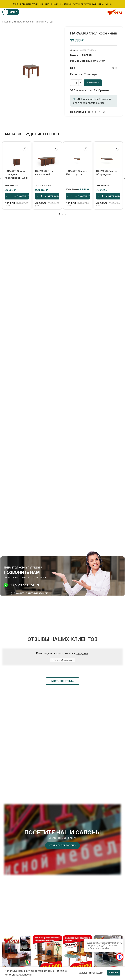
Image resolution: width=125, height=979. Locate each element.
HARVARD (86, 55)
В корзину (93, 82)
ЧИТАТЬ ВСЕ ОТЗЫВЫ (62, 681)
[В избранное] (24, 148)
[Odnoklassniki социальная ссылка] (92, 112)
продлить (82, 653)
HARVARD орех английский (29, 21)
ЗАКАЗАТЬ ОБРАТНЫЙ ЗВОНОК (31, 593)
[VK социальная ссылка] (100, 112)
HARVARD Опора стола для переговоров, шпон (16, 174)
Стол (50, 21)
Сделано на (56, 660)
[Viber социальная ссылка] (104, 112)
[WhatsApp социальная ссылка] (96, 112)
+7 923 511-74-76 (25, 585)
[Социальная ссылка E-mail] (89, 112)
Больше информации (91, 973)
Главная (7, 21)
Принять (113, 973)
